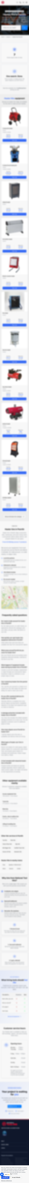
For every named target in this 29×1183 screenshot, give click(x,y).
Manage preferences (6, 1180)
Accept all (5, 1177)
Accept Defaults (16, 1177)
